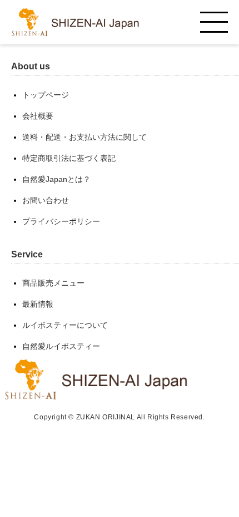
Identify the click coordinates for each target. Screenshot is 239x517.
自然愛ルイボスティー (61, 346)
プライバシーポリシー (61, 221)
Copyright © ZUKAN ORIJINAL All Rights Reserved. (119, 417)
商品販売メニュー (53, 282)
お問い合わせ (45, 200)
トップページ (45, 94)
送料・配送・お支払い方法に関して (84, 137)
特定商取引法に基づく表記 (69, 158)
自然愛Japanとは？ (56, 179)
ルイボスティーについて (65, 325)
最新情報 (37, 304)
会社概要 (37, 115)
